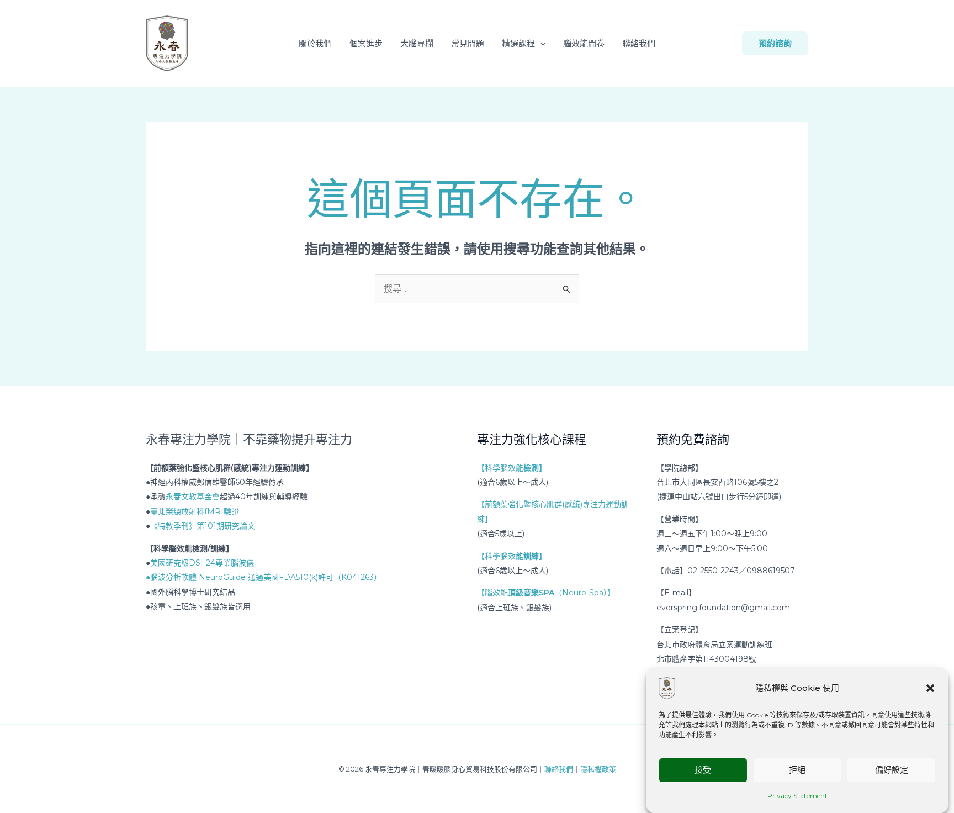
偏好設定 (891, 769)
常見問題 (467, 43)
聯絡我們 (638, 43)
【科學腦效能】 (512, 468)
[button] (930, 688)
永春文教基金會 (193, 496)
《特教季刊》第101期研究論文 (202, 526)
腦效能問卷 (584, 43)
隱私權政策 (598, 768)
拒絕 (797, 769)
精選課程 (518, 43)
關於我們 (315, 43)
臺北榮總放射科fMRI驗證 (194, 511)
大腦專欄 (416, 43)
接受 (703, 769)
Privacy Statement (797, 795)
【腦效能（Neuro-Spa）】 (546, 593)
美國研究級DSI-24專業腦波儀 (202, 563)
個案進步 (366, 43)
